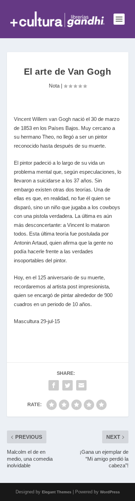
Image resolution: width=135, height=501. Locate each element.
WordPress (110, 492)
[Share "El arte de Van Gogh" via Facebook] (54, 385)
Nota (54, 86)
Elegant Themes (56, 492)
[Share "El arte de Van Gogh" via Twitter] (67, 385)
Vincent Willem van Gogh (42, 119)
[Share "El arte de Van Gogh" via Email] (81, 385)
